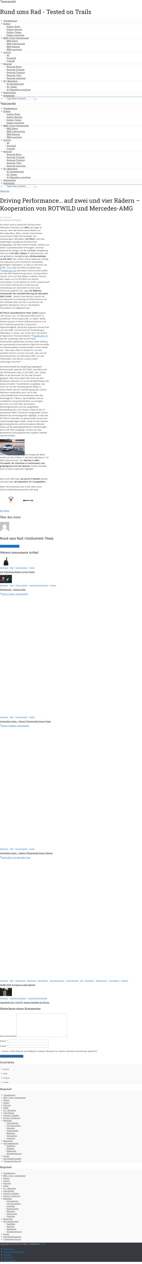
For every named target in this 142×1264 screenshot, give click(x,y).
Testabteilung (10, 20)
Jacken (32, 717)
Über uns (7, 1257)
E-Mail (4, 1046)
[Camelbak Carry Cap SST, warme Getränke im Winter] (6, 995)
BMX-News (12, 40)
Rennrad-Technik (16, 69)
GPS (81, 980)
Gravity (7, 52)
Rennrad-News (14, 66)
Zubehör (124, 980)
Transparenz (9, 1260)
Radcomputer (101, 980)
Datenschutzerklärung (14, 1251)
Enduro (7, 23)
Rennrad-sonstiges (16, 78)
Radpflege (11, 1146)
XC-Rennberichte (15, 83)
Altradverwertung (14, 1153)
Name (4, 1041)
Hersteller (11, 1128)
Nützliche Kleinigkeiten (38, 585)
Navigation (89, 980)
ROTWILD (4, 510)
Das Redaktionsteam (12, 1158)
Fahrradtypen (12, 1123)
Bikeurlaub (31, 980)
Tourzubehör (114, 980)
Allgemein (5, 191)
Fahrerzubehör (21, 568)
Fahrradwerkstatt (10, 1143)
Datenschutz (9, 92)
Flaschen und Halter (18, 998)
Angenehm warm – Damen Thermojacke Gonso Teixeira (26, 853)
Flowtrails (11, 1138)
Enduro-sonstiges (15, 35)
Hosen (32, 568)
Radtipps (10, 1148)
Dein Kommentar (8, 1036)
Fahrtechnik (12, 1135)
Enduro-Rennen (14, 29)
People (6, 1156)
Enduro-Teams (14, 32)
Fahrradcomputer (57, 980)
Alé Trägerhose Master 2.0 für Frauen (17, 572)
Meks (42, 1244)
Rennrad (7, 63)
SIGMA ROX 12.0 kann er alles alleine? (17, 985)
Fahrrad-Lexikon (14, 1125)
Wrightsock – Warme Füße (13, 589)
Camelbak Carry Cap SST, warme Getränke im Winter (24, 1002)
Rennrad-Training (16, 72)
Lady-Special (8, 1113)
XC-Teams (12, 86)
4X (8, 55)
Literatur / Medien (11, 1115)
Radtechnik (11, 1151)
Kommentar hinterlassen (10, 220)
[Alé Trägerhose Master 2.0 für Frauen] (6, 564)
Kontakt (7, 1254)
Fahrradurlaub (72, 980)
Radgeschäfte (12, 1130)
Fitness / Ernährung (11, 1118)
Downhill (11, 58)
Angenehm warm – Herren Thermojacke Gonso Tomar (25, 721)
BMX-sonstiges (14, 49)
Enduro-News (13, 26)
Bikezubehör (43, 980)
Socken (53, 585)
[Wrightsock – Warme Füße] (6, 582)
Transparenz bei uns (12, 1161)
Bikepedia (7, 1120)
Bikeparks (11, 1133)
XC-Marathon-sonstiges (19, 89)
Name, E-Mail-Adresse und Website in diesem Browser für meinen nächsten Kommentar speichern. (50, 1051)
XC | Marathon (10, 81)
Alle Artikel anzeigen (9, 546)
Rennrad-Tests (14, 75)
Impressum (9, 95)
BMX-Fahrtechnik (16, 43)
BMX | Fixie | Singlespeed (16, 38)
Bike (11, 568)
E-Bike (5, 1107)
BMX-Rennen (13, 46)
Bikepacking (20, 980)
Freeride (11, 61)
